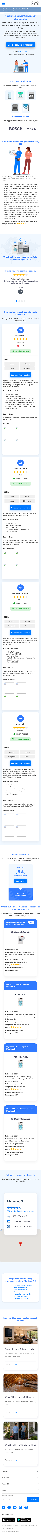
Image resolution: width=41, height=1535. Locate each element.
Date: (7, 949)
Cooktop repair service (21, 1298)
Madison (23, 8)
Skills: (6, 359)
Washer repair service (21, 1292)
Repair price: (10, 970)
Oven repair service (20, 1289)
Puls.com (5, 8)
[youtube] (15, 1507)
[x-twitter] (9, 1507)
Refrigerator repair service (23, 1285)
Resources (5, 1478)
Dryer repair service (20, 1287)
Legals (4, 1490)
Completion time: (11, 968)
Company (5, 1471)
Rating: (8, 965)
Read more (9, 1364)
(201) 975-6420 (23, 51)
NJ (17, 8)
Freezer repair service (21, 1296)
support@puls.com (8, 1514)
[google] (20, 1507)
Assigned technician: (12, 962)
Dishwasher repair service (22, 1294)
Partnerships (6, 1484)
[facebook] (3, 1507)
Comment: (9, 952)
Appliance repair (8, 11)
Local (12, 8)
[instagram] (26, 1507)
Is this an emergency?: (13, 959)
